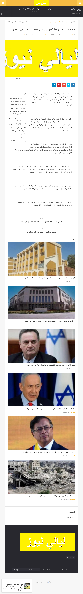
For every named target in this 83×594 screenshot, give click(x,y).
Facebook (70, 517)
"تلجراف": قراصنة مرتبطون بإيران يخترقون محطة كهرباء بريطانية (18, 140)
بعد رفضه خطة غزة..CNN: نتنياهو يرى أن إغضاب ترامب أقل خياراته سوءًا (51, 408)
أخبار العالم (58, 22)
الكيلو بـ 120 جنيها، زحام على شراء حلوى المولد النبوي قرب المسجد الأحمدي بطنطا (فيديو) (17, 111)
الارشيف (66, 22)
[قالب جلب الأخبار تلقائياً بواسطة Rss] (39, 582)
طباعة (37, 34)
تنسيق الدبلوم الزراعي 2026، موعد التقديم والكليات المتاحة (26, 9)
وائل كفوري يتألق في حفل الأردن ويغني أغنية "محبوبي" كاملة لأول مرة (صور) (17, 131)
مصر (40, 11)
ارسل (44, 34)
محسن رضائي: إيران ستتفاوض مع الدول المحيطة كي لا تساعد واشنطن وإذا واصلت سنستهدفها (17, 121)
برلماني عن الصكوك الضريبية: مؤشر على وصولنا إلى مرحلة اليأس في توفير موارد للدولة (18, 101)
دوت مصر (45, 22)
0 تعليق (52, 34)
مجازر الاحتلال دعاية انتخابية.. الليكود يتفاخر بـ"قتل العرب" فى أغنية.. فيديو (50, 365)
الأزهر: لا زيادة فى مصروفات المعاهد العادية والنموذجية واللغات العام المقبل (50, 278)
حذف (23, 34)
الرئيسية (73, 22)
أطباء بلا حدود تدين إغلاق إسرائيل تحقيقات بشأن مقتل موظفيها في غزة (52, 496)
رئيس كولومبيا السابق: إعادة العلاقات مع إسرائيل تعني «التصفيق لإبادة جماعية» (49, 452)
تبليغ (30, 34)
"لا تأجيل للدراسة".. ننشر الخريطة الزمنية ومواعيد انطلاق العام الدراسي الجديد (49, 321)
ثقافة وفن (73, 412)
